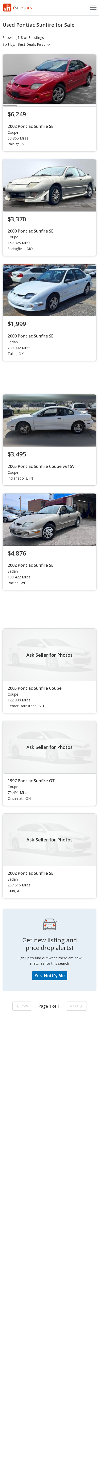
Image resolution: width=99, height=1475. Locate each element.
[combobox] (35, 44)
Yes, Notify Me (50, 975)
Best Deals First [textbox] (31, 44)
